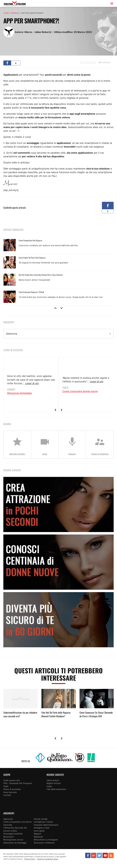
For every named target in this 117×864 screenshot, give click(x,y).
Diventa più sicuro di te (58, 619)
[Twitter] (99, 855)
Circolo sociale (41, 819)
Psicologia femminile (13, 833)
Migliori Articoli (54, 783)
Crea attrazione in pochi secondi (58, 504)
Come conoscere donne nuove (80, 391)
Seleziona (11, 333)
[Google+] (93, 855)
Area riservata (10, 792)
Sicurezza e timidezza (44, 842)
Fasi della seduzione (56, 789)
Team (5, 786)
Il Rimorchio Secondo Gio (15, 828)
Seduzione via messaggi (14, 842)
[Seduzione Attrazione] (14, 4)
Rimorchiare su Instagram (46, 839)
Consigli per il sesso (43, 822)
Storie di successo (12, 789)
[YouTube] (105, 855)
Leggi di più (32, 383)
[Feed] (111, 855)
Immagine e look (41, 828)
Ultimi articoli (53, 780)
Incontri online (10, 831)
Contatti (7, 795)
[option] (58, 271)
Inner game (39, 831)
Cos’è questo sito (11, 780)
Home (6, 13)
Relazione (38, 836)
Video (49, 786)
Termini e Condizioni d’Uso (47, 859)
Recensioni (8, 836)
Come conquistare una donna (17, 822)
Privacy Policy (29, 859)
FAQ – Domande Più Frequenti (17, 783)
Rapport (37, 833)
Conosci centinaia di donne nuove (58, 562)
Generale (15, 13)
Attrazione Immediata (19, 393)
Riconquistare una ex (13, 839)
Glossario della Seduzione (46, 825)
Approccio (8, 819)
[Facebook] (87, 855)
